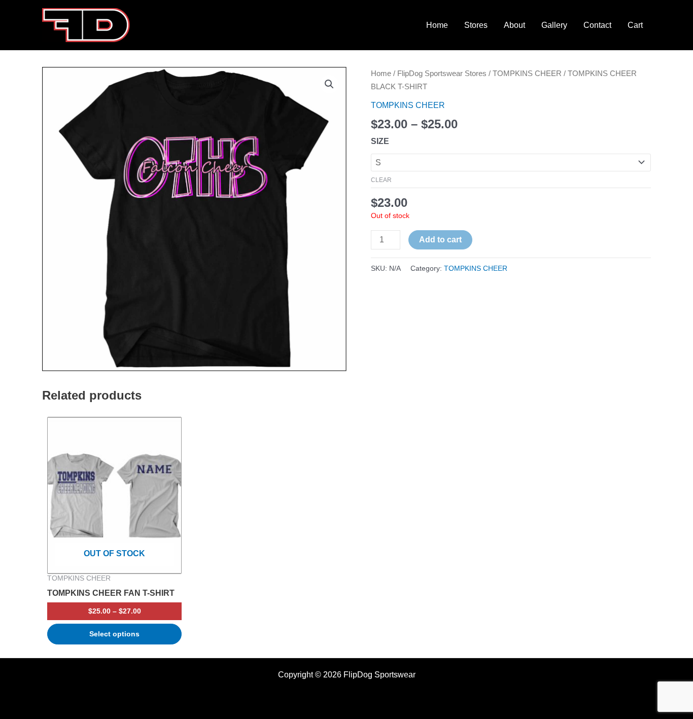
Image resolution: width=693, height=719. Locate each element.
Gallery (554, 25)
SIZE (380, 141)
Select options (114, 634)
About (514, 25)
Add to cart (440, 239)
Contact (597, 25)
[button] (329, 84)
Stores (476, 25)
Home (437, 25)
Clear (381, 180)
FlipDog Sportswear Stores (442, 73)
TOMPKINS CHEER (527, 73)
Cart (635, 25)
